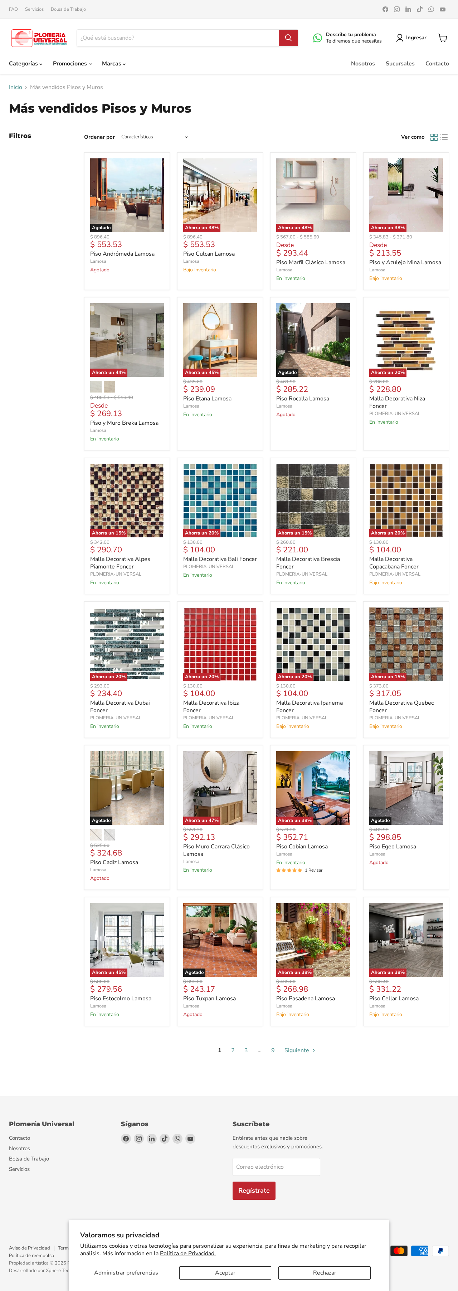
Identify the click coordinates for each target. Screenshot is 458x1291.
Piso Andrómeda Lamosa (122, 254)
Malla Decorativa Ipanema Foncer (309, 706)
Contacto (437, 64)
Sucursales (400, 64)
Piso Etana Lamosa (207, 399)
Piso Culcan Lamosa (209, 254)
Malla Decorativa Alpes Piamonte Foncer (120, 563)
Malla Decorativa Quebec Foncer (401, 706)
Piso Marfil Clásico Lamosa (310, 262)
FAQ (13, 9)
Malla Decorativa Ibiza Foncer (211, 706)
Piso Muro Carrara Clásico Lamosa (216, 850)
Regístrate (254, 1190)
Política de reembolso (31, 1255)
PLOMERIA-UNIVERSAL (394, 413)
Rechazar (324, 1273)
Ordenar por (99, 137)
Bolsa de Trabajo (68, 9)
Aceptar (225, 1273)
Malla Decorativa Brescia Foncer (308, 563)
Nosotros (363, 64)
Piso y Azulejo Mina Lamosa (405, 262)
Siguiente (297, 1050)
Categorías (24, 64)
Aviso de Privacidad (29, 1248)
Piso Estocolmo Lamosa (120, 998)
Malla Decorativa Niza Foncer (397, 402)
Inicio (15, 87)
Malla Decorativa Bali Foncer (220, 559)
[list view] (444, 137)
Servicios (34, 9)
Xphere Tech (59, 1270)
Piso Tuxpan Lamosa (209, 998)
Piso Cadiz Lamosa (114, 862)
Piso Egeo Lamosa (392, 847)
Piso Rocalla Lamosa (302, 399)
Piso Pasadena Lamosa (305, 998)
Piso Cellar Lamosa (394, 998)
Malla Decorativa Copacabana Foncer (394, 563)
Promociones (70, 64)
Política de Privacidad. (188, 1253)
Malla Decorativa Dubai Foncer (120, 706)
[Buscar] (288, 38)
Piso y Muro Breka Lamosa (124, 423)
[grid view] (434, 137)
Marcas (112, 64)
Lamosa (98, 261)
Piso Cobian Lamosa (302, 847)
